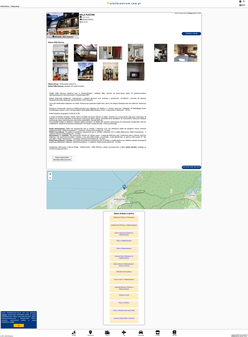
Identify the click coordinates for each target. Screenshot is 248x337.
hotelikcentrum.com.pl (124, 3)
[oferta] (53, 37)
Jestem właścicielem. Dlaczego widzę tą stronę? (62, 158)
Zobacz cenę (191, 33)
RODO (12, 322)
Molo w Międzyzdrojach (124, 248)
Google (4, 315)
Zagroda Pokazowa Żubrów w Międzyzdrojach (124, 288)
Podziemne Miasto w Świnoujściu (124, 217)
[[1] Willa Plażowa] (63, 26)
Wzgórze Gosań (124, 295)
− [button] (50, 177)
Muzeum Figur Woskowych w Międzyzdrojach (124, 257)
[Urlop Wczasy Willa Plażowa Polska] (60, 55)
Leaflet (187, 208)
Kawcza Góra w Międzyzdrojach (124, 279)
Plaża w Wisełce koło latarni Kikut (124, 310)
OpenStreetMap (196, 208)
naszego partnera (61, 149)
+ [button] (50, 174)
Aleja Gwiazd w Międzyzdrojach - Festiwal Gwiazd (124, 265)
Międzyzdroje (52, 17)
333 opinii (73, 86)
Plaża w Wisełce (124, 303)
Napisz (245, 336)
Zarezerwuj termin (191, 167)
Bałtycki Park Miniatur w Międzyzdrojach (124, 225)
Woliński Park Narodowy (124, 272)
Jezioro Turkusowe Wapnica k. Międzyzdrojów (124, 234)
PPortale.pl (10, 336)
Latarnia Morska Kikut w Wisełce (124, 318)
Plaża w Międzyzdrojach (124, 241)
